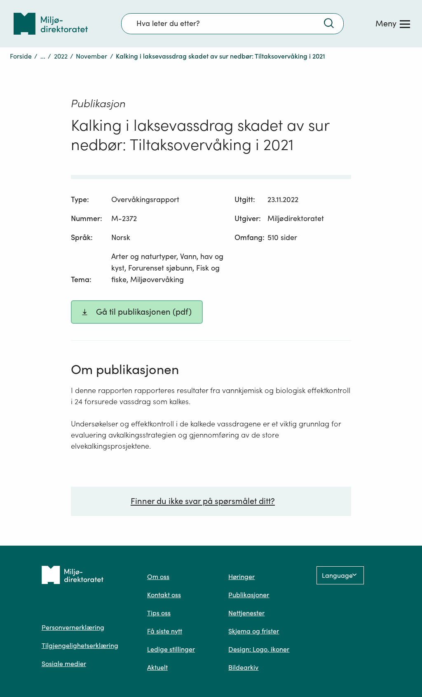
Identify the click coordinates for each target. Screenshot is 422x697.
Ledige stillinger (171, 649)
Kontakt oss (164, 595)
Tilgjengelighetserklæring (80, 645)
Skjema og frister (253, 631)
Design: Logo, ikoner (258, 649)
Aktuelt (157, 667)
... (42, 56)
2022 (61, 56)
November (91, 56)
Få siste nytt (164, 631)
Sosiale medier (64, 663)
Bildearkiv (243, 667)
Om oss (158, 576)
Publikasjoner (248, 595)
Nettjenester (246, 613)
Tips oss (159, 613)
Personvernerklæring (73, 627)
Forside (21, 56)
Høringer (241, 576)
